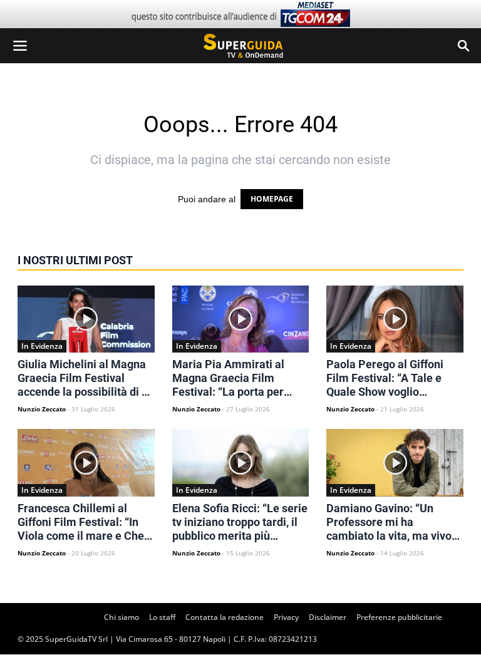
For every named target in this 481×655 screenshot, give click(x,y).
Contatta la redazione (224, 617)
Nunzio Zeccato (42, 409)
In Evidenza (42, 346)
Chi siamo (121, 617)
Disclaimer (327, 617)
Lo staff (162, 617)
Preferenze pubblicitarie (399, 617)
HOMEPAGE (272, 198)
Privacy (286, 617)
